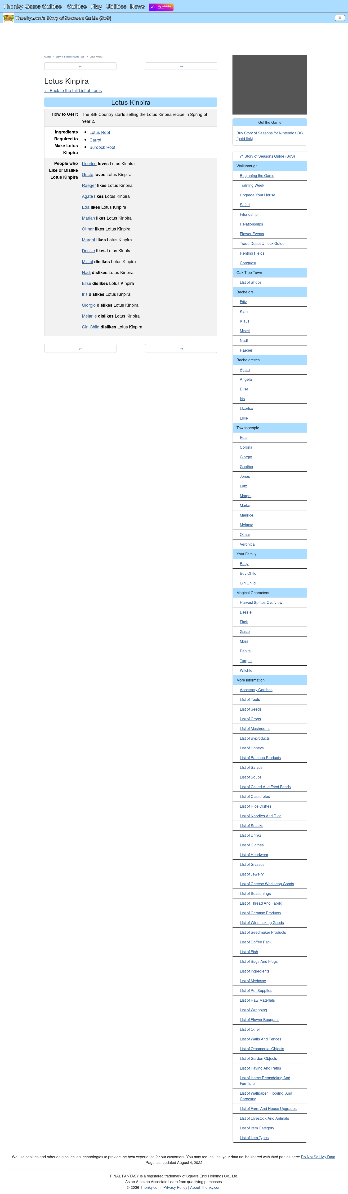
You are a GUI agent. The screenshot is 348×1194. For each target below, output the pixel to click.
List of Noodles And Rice (260, 815)
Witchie (246, 670)
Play (96, 6)
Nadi (86, 272)
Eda (85, 207)
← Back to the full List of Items (73, 90)
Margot (88, 239)
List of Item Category (257, 1128)
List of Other (250, 1029)
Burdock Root (102, 147)
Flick (244, 621)
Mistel (87, 261)
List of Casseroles (255, 796)
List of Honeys (252, 748)
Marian (88, 218)
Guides (77, 6)
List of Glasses (252, 864)
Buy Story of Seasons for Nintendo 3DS (269, 133)
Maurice (246, 515)
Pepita (245, 651)
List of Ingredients (254, 971)
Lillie (244, 418)
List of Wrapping (253, 1010)
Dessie (88, 250)
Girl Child (90, 326)
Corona (246, 447)
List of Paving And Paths (260, 1068)
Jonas (245, 476)
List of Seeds (251, 709)
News (137, 6)
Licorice (89, 163)
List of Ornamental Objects (262, 1048)
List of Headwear (254, 854)
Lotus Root (99, 132)
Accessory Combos (256, 689)
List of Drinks (251, 835)
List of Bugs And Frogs (259, 961)
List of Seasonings (255, 893)
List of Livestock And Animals (264, 1118)
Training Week (252, 185)
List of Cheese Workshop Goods (267, 883)
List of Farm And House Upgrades (268, 1108)
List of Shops (251, 282)
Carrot (95, 140)
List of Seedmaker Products (263, 932)
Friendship (249, 214)
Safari (245, 204)
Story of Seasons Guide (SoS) (79, 17)
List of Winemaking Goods (262, 922)
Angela (246, 379)
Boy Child (248, 573)
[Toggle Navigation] (340, 18)
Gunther (246, 466)
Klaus (245, 321)
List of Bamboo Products (260, 757)
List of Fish (249, 951)
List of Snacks (251, 825)
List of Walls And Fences (260, 1039)
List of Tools (250, 699)
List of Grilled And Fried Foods (265, 786)
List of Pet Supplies (256, 990)
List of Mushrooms (255, 728)
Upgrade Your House (257, 195)
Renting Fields (252, 253)
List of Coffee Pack (256, 942)
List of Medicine (253, 980)
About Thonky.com (205, 1187)
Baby (244, 563)
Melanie (89, 316)
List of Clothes (252, 845)
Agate (87, 196)
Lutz (243, 486)
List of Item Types (254, 1137)
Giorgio (89, 305)
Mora (244, 641)
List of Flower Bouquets (259, 1019)
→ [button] (181, 66)
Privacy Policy (175, 1187)
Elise (86, 283)
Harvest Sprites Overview (261, 602)
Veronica (247, 544)
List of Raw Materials (257, 1000)
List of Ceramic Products (260, 912)
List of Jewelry (252, 874)
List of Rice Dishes (255, 806)
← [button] (80, 66)
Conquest (248, 262)
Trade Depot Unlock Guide (262, 243)
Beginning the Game (257, 175)
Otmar (88, 229)
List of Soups (251, 777)
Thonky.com (28, 17)
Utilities (116, 6)
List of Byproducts (255, 738)
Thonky (32, 6)
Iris (85, 294)
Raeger (89, 185)
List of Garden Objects (258, 1058)
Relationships (251, 224)
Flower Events (252, 233)
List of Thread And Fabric (261, 903)
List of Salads (251, 767)
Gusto (87, 174)
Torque (246, 660)
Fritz (243, 301)
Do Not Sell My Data (318, 1156)
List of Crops (250, 718)
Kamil (245, 311)
